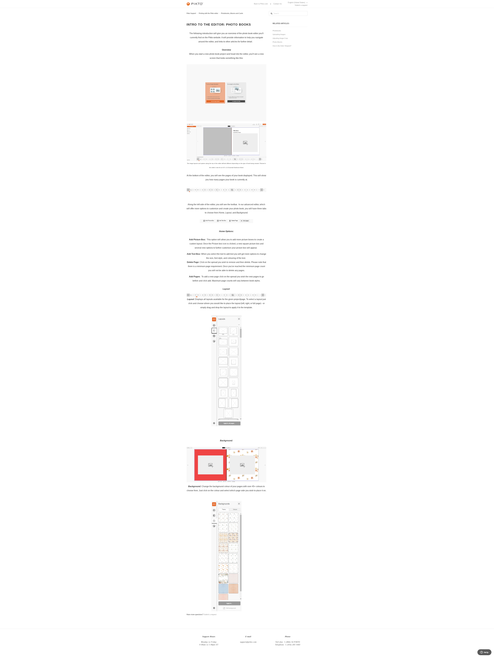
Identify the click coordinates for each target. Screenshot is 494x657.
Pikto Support (191, 13)
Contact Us (277, 4)
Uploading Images (279, 34)
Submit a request (301, 5)
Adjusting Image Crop (280, 38)
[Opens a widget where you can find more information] (484, 652)
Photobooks (277, 31)
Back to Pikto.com (261, 4)
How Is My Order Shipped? (282, 46)
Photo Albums (277, 42)
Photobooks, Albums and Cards (232, 13)
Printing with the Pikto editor (208, 13)
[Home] (195, 4)
